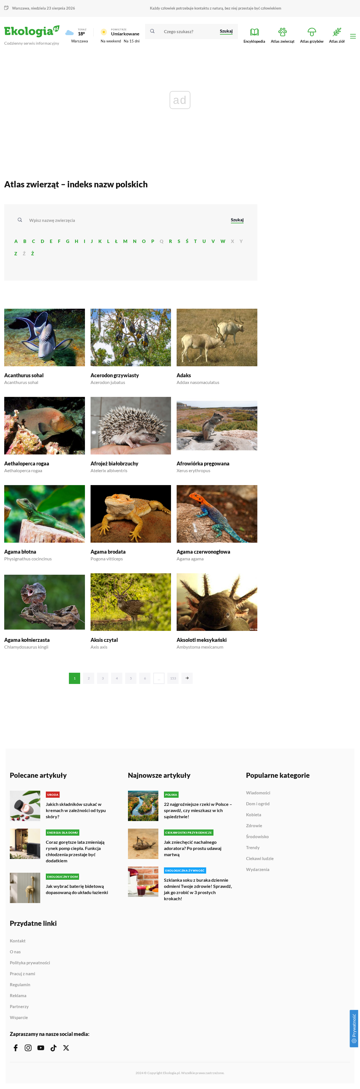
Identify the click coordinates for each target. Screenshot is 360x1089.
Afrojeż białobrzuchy (114, 463)
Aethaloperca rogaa (26, 463)
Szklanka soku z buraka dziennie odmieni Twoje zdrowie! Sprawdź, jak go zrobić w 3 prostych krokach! (198, 889)
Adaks (184, 375)
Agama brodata (108, 552)
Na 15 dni (132, 41)
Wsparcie (19, 1017)
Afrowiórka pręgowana (203, 463)
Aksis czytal (104, 640)
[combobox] (126, 220)
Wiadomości (258, 793)
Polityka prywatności (30, 963)
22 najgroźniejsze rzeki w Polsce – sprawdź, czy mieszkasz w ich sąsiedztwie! (198, 810)
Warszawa (79, 41)
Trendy (253, 847)
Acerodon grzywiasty (115, 375)
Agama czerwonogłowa (203, 552)
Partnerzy (19, 1006)
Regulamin (20, 985)
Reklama (18, 995)
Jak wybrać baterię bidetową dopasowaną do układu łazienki (77, 889)
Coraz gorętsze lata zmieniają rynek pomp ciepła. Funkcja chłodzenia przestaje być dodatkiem (75, 851)
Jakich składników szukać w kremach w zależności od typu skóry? (76, 810)
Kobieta (253, 815)
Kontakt (18, 941)
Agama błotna (20, 552)
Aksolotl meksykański (202, 640)
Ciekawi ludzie (260, 858)
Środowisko (257, 837)
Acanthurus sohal (24, 375)
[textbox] (54, 220)
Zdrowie (254, 826)
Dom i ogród (258, 804)
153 (173, 678)
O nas (15, 952)
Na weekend (111, 41)
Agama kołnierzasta (27, 640)
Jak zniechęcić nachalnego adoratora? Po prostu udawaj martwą (192, 848)
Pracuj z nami (22, 974)
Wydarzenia (257, 869)
